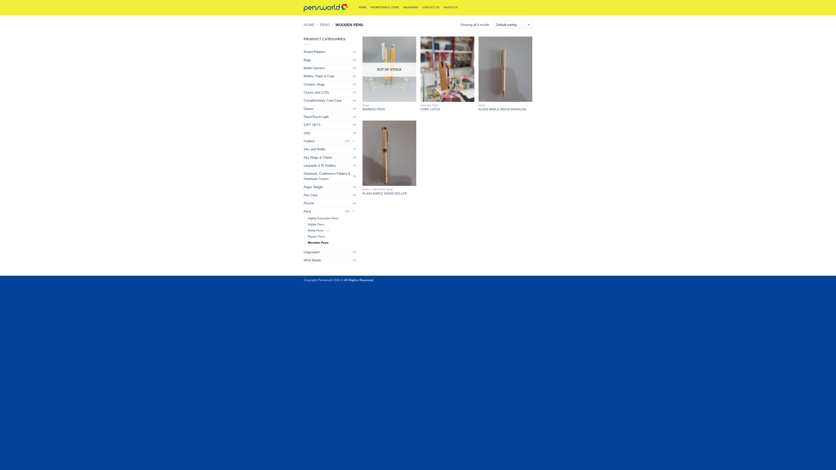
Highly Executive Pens (323, 218)
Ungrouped (311, 252)
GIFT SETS (312, 125)
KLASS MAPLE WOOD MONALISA (502, 109)
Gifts (307, 133)
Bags (307, 60)
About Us (450, 7)
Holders (309, 141)
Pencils (309, 203)
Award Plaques (314, 52)
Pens (325, 25)
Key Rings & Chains (318, 157)
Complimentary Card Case (323, 100)
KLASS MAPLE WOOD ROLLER (384, 193)
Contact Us (431, 7)
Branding (410, 7)
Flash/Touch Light (316, 117)
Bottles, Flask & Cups (319, 76)
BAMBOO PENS (373, 109)
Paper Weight (313, 187)
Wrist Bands (312, 260)
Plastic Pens (316, 236)
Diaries (309, 109)
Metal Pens (315, 230)
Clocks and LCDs (316, 92)
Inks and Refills (314, 149)
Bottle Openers (314, 68)
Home (363, 7)
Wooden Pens (318, 242)
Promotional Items (385, 7)
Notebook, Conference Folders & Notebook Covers (327, 176)
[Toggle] (353, 141)
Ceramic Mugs (314, 84)
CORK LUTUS (430, 109)
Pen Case (311, 195)
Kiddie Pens (316, 224)
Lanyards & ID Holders (320, 165)
